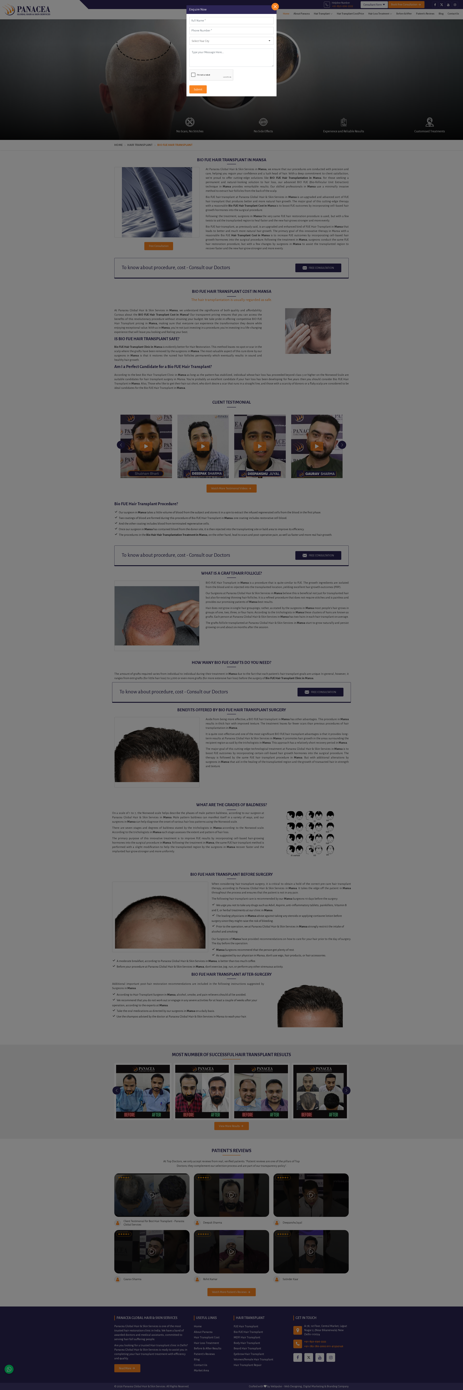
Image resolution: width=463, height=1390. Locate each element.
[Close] (275, 6)
